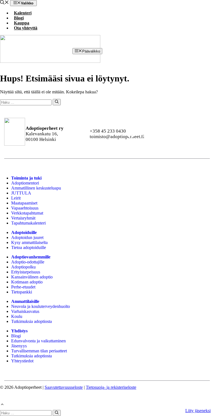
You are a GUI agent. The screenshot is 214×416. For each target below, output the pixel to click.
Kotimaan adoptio (27, 282)
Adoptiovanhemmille (30, 257)
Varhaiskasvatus (25, 311)
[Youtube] (161, 134)
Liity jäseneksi (198, 410)
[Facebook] (131, 134)
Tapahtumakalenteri (28, 223)
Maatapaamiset (24, 203)
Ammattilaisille (25, 301)
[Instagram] (146, 134)
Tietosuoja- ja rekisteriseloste (111, 387)
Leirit (16, 198)
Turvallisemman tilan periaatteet (39, 350)
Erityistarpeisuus (25, 272)
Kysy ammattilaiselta (29, 242)
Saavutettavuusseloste (64, 387)
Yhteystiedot (22, 360)
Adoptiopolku (23, 267)
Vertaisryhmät (23, 218)
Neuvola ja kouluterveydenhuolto (40, 306)
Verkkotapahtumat (27, 213)
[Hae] (57, 102)
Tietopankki (21, 292)
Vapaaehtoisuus (24, 208)
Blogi (19, 18)
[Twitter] (191, 134)
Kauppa (21, 23)
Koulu (16, 316)
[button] (4, 3)
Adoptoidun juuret (27, 237)
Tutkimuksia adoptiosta (31, 321)
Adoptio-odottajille (27, 262)
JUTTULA (21, 193)
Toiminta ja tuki (26, 178)
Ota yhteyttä (25, 28)
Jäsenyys (19, 345)
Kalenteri (22, 13)
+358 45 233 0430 (108, 131)
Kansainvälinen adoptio (32, 277)
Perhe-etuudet (23, 287)
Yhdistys (19, 330)
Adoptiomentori (25, 183)
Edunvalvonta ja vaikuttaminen (38, 340)
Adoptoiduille (24, 232)
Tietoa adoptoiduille (28, 247)
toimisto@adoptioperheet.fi (117, 136)
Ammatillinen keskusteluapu (36, 188)
